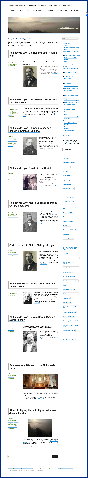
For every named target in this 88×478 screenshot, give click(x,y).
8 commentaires (11, 116)
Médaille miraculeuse (68, 272)
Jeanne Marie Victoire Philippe (70, 230)
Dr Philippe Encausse (12, 295)
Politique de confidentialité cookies (65, 468)
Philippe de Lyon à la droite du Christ (30, 168)
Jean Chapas (66, 217)
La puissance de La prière (69, 243)
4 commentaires (11, 256)
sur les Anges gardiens (69, 76)
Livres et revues (66, 5)
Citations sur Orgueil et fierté (71, 88)
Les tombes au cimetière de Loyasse (19, 10)
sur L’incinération (68, 90)
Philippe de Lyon (11, 329)
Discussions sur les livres (70, 107)
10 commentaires (11, 378)
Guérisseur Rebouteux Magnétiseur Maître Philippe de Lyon (70, 207)
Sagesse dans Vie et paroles (71, 85)
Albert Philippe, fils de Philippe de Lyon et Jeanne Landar (33, 411)
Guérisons (32, 5)
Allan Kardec (74, 167)
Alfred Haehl (66, 167)
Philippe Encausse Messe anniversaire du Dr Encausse (32, 285)
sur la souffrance (68, 83)
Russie (64, 316)
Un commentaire (11, 179)
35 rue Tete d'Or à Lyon (12, 328)
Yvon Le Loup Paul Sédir (14, 68)
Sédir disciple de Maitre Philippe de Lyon (32, 245)
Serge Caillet (71, 316)
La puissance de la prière (44, 5)
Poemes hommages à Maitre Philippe (70, 307)
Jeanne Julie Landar (68, 221)
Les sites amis (40, 470)
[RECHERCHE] (79, 38)
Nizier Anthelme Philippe (69, 276)
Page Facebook (69, 142)
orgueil (64, 285)
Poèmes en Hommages (54, 10)
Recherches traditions (25, 470)
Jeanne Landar (13, 423)
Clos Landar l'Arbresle (68, 197)
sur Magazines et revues (70, 104)
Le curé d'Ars (66, 253)
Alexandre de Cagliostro (12, 139)
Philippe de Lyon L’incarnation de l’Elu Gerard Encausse (33, 101)
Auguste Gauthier (67, 175)
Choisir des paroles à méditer (71, 81)
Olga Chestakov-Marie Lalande (12, 145)
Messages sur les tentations (71, 95)
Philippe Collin (66, 298)
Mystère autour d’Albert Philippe (72, 55)
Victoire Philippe (14, 426)
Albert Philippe (10, 421)
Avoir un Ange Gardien (68, 188)
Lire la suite (54, 73)
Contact (65, 10)
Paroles (56, 5)
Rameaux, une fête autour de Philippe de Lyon (32, 366)
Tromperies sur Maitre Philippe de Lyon (70, 325)
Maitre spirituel (38, 113)
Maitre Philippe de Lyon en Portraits (13, 65)
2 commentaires (11, 331)
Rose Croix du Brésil (33, 470)
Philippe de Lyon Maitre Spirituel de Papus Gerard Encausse (33, 204)
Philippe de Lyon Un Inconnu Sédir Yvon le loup (33, 54)
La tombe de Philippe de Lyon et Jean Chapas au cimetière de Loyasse (70, 248)
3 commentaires (11, 69)
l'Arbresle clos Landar (68, 238)
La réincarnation (15, 253)
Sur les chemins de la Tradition (14, 470)
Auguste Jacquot (67, 180)
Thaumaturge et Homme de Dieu (71, 321)
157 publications (74, 10)
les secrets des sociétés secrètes (71, 258)
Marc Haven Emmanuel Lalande (70, 267)
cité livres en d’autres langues (71, 100)
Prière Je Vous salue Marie (69, 312)
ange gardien (66, 171)
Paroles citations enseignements (71, 293)
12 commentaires (11, 296)
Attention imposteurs (38, 10)
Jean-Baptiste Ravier (68, 212)
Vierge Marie (76, 335)
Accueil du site (13, 5)
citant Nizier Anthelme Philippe (71, 102)
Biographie (22, 5)
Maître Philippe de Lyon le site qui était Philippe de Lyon (20, 468)
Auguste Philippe (67, 184)
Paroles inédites (68, 78)
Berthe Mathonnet (67, 193)
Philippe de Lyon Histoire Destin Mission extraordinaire (32, 318)
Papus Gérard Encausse (69, 289)
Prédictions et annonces (70, 93)
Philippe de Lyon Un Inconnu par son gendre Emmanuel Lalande (30, 129)
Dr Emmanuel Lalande (13, 140)
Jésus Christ (10, 64)
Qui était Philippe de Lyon (12, 62)
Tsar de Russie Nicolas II (69, 330)
